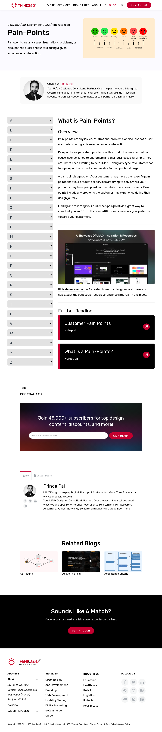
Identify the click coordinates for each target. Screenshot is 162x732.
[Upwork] (124, 699)
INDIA (10, 678)
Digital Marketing (56, 705)
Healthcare (90, 685)
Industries (81, 5)
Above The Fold (71, 573)
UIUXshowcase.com (71, 289)
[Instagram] (133, 690)
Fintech (88, 700)
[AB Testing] (39, 561)
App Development (56, 684)
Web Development (56, 695)
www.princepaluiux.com (57, 496)
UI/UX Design (53, 679)
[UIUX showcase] (106, 257)
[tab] (25, 475)
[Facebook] (124, 682)
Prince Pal (67, 83)
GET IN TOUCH (81, 630)
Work (51, 5)
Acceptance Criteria (116, 573)
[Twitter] (133, 682)
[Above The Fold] (81, 561)
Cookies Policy (123, 724)
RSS (68, 724)
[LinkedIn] (142, 682)
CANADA (12, 705)
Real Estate (90, 705)
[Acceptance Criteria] (123, 561)
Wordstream (72, 358)
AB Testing (26, 573)
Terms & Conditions (80, 724)
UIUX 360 (13, 25)
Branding (51, 690)
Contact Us (139, 5)
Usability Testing (55, 700)
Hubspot (70, 330)
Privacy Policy (96, 724)
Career (49, 715)
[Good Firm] (142, 699)
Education (89, 680)
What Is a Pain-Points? (88, 351)
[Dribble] (124, 690)
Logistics (89, 695)
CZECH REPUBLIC (18, 710)
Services (64, 5)
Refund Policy (110, 724)
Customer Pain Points (87, 323)
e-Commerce (53, 710)
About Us (99, 5)
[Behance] (142, 690)
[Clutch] (133, 699)
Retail (87, 690)
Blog (112, 5)
